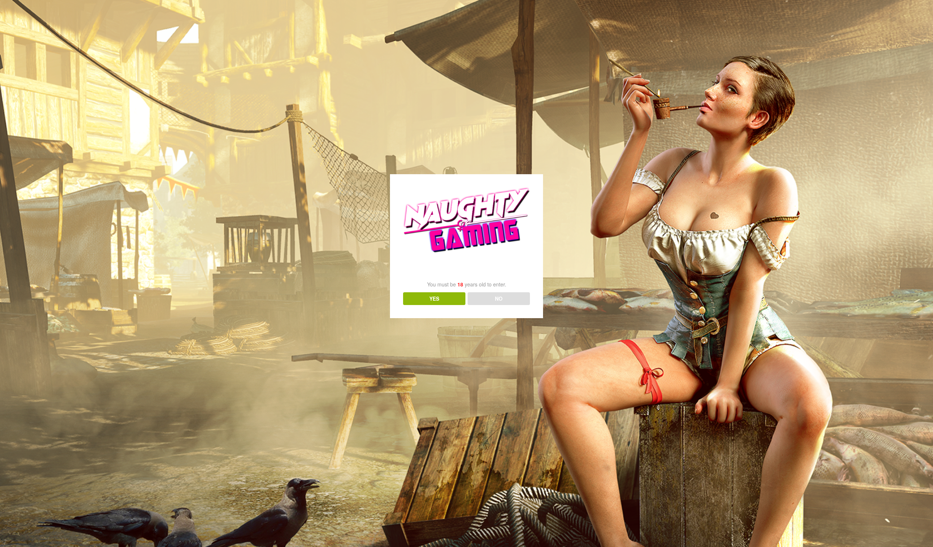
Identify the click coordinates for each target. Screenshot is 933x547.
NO (499, 298)
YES (434, 298)
